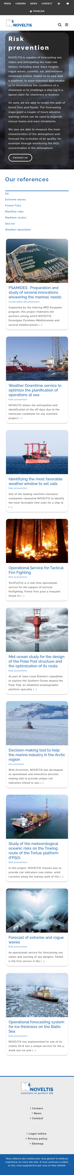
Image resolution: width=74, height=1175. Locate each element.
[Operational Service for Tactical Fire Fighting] (20, 521)
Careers (37, 1108)
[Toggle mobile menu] (67, 25)
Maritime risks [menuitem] (14, 211)
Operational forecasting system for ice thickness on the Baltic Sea (20, 1009)
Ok (18, 1169)
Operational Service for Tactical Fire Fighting (19, 551)
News (37, 1113)
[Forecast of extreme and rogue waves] (20, 890)
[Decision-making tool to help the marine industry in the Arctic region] (20, 703)
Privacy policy (37, 1138)
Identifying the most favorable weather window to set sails (18, 467)
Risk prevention (18, 399)
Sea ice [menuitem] (10, 223)
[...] (18, 963)
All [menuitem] (7, 193)
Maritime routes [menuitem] (15, 217)
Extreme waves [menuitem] (15, 199)
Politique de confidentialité (42, 1169)
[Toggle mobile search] (60, 25)
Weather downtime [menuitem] (18, 229)
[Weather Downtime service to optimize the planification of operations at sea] (20, 338)
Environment (16, 759)
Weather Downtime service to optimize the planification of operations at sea (20, 377)
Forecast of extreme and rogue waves (20, 918)
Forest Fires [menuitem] (13, 205)
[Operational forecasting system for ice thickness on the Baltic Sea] (20, 975)
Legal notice (37, 1133)
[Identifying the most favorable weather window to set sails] (20, 432)
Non (24, 1169)
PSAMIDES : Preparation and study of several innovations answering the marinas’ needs (20, 280)
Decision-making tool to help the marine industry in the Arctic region (19, 740)
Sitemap (38, 1143)
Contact (37, 1118)
